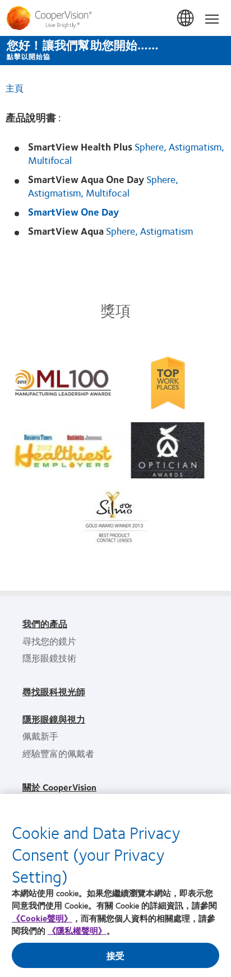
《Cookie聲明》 (42, 918)
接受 (115, 955)
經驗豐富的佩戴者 (58, 753)
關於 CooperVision (59, 787)
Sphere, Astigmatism (149, 231)
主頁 (15, 88)
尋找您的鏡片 (49, 641)
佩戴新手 (40, 736)
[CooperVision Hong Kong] (115, 18)
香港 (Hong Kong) (186, 19)
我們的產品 (44, 624)
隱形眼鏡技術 (49, 658)
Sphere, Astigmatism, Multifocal (103, 185)
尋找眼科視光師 (53, 691)
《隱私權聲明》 (77, 930)
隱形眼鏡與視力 (53, 719)
